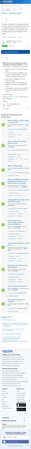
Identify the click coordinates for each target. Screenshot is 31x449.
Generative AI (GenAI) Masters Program (10, 371)
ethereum (26, 159)
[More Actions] (28, 46)
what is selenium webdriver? (17, 286)
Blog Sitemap (5, 406)
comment (12, 46)
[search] (28, 6)
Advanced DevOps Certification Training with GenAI (13, 359)
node (21, 159)
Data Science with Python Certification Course (12, 363)
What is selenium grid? (15, 166)
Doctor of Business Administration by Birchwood (12, 375)
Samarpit (26, 253)
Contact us (4, 397)
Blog (3, 399)
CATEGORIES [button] (5, 417)
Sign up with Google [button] (12, 437)
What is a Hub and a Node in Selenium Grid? (17, 142)
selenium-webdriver (18, 195)
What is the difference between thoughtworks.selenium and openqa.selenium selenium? (18, 181)
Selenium (14, 41)
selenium (4, 37)
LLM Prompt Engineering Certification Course (12, 361)
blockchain (10, 161)
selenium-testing (12, 37)
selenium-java (20, 216)
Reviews (4, 395)
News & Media (5, 393)
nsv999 (25, 208)
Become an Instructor (21, 393)
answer (5, 46)
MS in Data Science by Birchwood (9, 379)
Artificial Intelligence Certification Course (10, 365)
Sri (24, 231)
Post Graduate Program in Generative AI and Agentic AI (14, 373)
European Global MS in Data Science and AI (11, 383)
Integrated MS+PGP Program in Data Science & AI (12, 377)
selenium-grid (20, 37)
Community (4, 401)
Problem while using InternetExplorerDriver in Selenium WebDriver (16, 222)
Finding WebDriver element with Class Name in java (18, 200)
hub (17, 159)
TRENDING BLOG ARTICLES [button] (9, 420)
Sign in (21, 445)
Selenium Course (14, 97)
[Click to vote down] (3, 21)
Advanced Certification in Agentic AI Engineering (12, 357)
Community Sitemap (6, 408)
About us (4, 391)
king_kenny (26, 190)
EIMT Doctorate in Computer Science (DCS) (11, 385)
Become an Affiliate (21, 395)
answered (8, 104)
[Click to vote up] (3, 19)
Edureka (19, 41)
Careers (18, 391)
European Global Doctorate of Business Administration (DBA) (15, 381)
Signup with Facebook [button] (12, 441)
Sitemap (4, 404)
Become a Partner (20, 397)
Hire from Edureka (20, 399)
